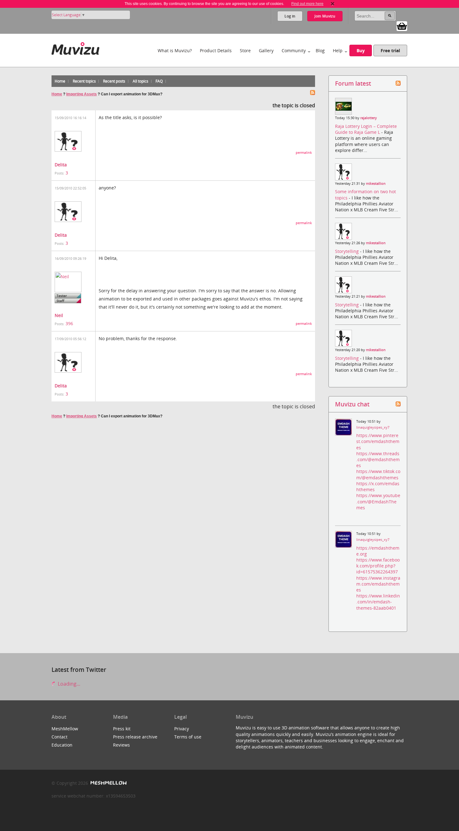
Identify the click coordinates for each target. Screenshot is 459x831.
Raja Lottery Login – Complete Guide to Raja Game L (366, 129)
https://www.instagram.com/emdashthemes (378, 584)
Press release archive (135, 737)
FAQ (159, 81)
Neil (59, 315)
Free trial (390, 50)
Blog (320, 50)
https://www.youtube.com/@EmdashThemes (378, 501)
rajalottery (368, 118)
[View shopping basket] (402, 25)
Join (324, 16)
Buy (361, 50)
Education (62, 745)
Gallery (266, 50)
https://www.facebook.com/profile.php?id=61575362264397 (378, 566)
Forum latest (353, 83)
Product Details (216, 50)
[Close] (332, 4)
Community (294, 50)
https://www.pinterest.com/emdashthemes (377, 441)
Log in (289, 16)
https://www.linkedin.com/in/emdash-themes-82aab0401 (378, 602)
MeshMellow (65, 729)
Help (338, 50)
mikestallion (376, 183)
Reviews (121, 745)
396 (69, 323)
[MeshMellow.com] (107, 783)
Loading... (68, 683)
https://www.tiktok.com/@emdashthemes (378, 474)
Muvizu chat (352, 404)
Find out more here (307, 4)
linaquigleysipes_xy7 (372, 427)
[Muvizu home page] (75, 47)
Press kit (122, 729)
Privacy (181, 729)
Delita (61, 165)
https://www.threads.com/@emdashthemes (378, 459)
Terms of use (187, 737)
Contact (59, 737)
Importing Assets (81, 94)
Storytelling (347, 251)
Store (245, 50)
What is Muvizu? (175, 50)
